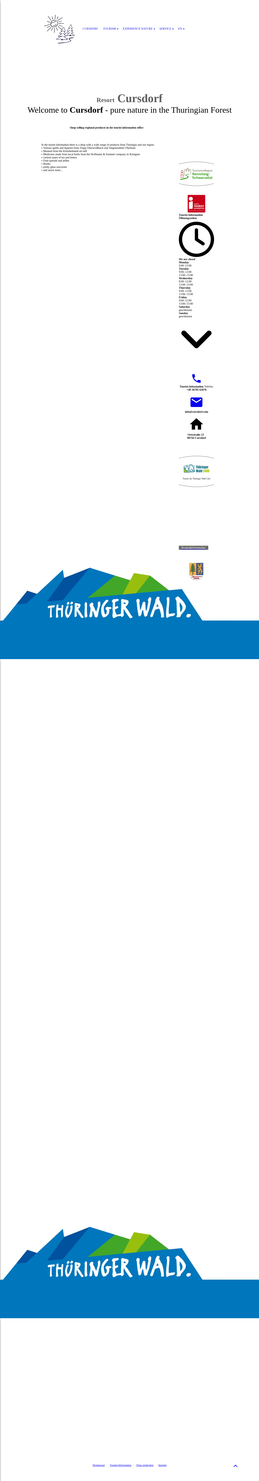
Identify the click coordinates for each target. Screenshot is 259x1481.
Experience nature (138, 28)
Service (165, 28)
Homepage (99, 1465)
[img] (59, 29)
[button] (235, 1465)
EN (180, 28)
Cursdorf (90, 28)
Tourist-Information (120, 1465)
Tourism (109, 28)
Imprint (162, 1465)
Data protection (144, 1465)
